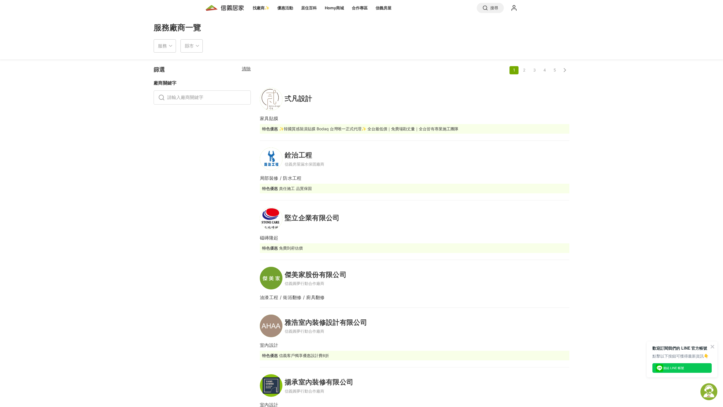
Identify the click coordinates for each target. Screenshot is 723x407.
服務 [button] (162, 46)
